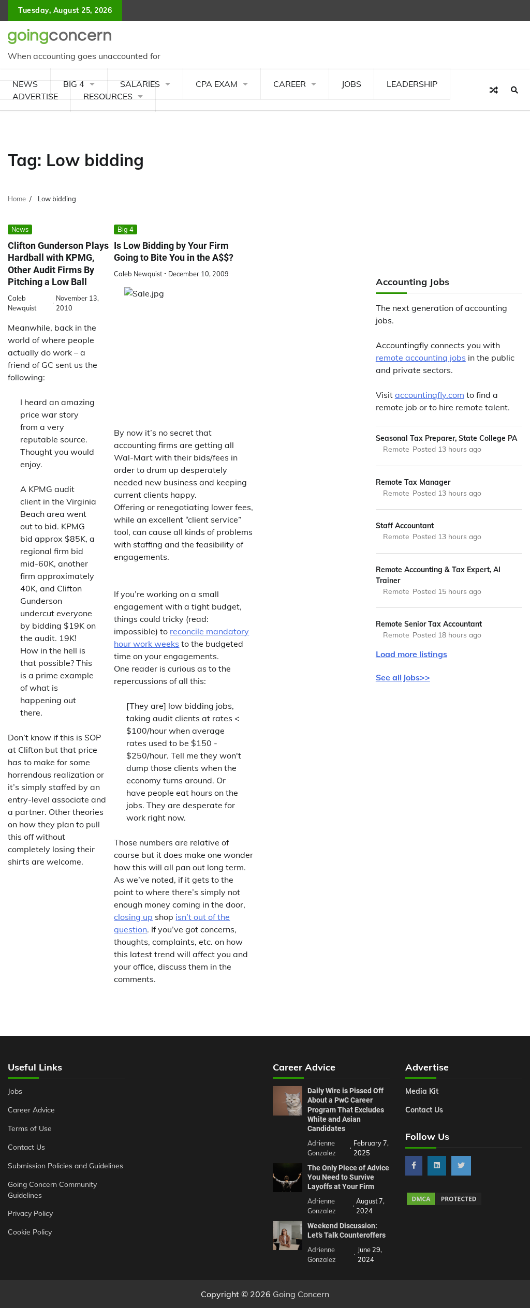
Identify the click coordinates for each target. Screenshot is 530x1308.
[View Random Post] (494, 90)
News (19, 229)
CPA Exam (217, 84)
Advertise (35, 96)
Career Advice (31, 1109)
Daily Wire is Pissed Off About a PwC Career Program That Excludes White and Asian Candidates (345, 1109)
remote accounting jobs (421, 357)
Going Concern (301, 1294)
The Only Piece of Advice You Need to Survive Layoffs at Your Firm (348, 1177)
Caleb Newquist (138, 274)
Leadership (412, 84)
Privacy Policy (30, 1213)
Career (289, 84)
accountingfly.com (429, 395)
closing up (133, 917)
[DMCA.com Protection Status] (444, 1203)
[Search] (514, 90)
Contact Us (26, 1146)
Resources (107, 96)
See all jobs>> (403, 677)
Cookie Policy (30, 1231)
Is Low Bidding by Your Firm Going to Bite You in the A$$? (173, 251)
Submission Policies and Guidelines (65, 1165)
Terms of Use (30, 1128)
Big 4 (125, 229)
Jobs (351, 84)
